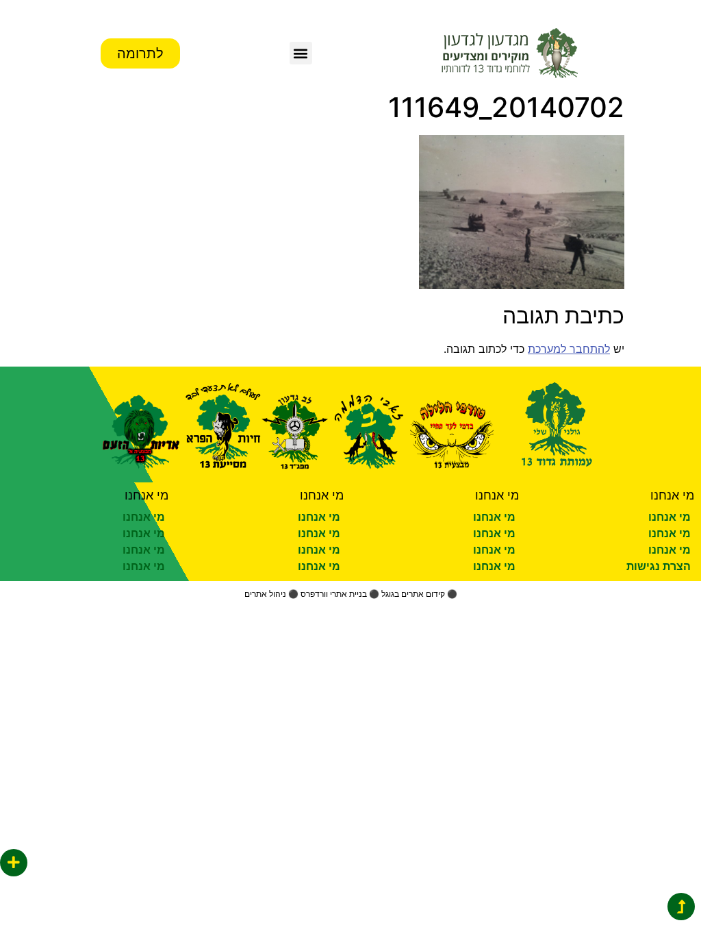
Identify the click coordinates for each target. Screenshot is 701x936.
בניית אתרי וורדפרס (334, 594)
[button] (301, 53)
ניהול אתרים (265, 594)
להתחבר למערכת (569, 349)
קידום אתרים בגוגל (413, 594)
